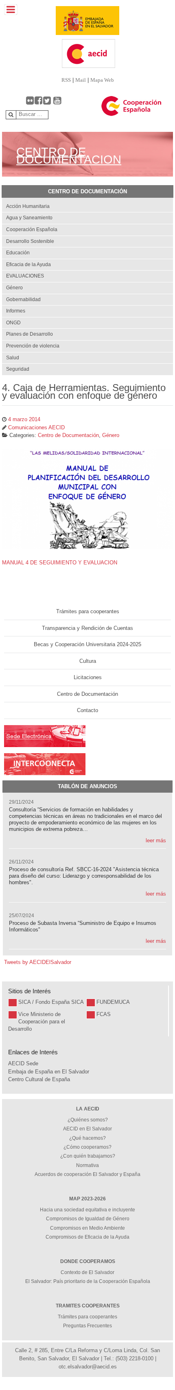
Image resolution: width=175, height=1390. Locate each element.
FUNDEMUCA (113, 1002)
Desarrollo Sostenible (30, 241)
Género (14, 288)
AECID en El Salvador (87, 1129)
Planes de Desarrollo (29, 334)
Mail (80, 80)
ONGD (13, 323)
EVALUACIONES (25, 276)
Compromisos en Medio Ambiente (87, 1228)
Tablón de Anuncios (87, 786)
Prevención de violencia (32, 346)
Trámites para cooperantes (87, 611)
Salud (12, 358)
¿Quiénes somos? (88, 1120)
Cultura (87, 661)
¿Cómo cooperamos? (87, 1147)
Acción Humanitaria (28, 206)
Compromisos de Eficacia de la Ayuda (87, 1237)
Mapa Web (102, 80)
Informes (15, 311)
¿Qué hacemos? (87, 1138)
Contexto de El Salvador (87, 1272)
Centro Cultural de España (39, 1079)
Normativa (87, 1165)
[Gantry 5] (87, 20)
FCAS (103, 1014)
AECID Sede (23, 1063)
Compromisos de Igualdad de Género (87, 1219)
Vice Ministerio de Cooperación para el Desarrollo (36, 1021)
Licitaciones (88, 677)
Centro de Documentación (87, 694)
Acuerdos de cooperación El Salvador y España (87, 1174)
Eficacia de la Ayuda (28, 264)
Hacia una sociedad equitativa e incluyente (87, 1210)
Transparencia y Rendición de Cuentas (87, 628)
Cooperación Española (31, 229)
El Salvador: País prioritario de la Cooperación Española (87, 1281)
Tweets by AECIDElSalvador (37, 962)
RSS (66, 80)
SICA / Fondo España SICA (51, 1002)
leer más (156, 840)
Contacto (87, 710)
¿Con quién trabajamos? (87, 1156)
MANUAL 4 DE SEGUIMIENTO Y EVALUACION (59, 562)
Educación (18, 253)
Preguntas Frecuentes (87, 1326)
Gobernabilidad (23, 299)
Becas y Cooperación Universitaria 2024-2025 (87, 644)
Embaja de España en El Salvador (48, 1072)
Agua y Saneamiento (29, 218)
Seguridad (17, 369)
